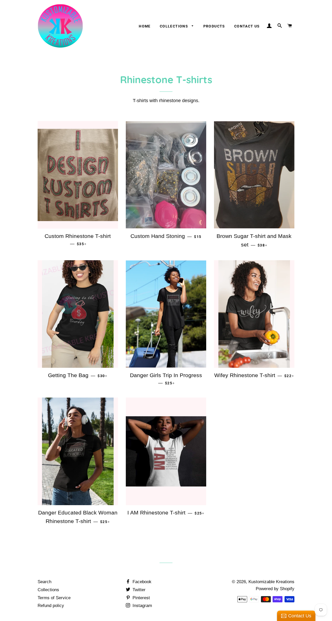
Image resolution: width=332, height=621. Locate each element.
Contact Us (247, 26)
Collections (174, 26)
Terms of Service (54, 597)
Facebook (141, 581)
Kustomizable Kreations (271, 581)
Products (214, 26)
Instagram (141, 605)
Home (145, 26)
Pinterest (140, 597)
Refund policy (51, 605)
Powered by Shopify (275, 588)
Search (44, 581)
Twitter (138, 589)
